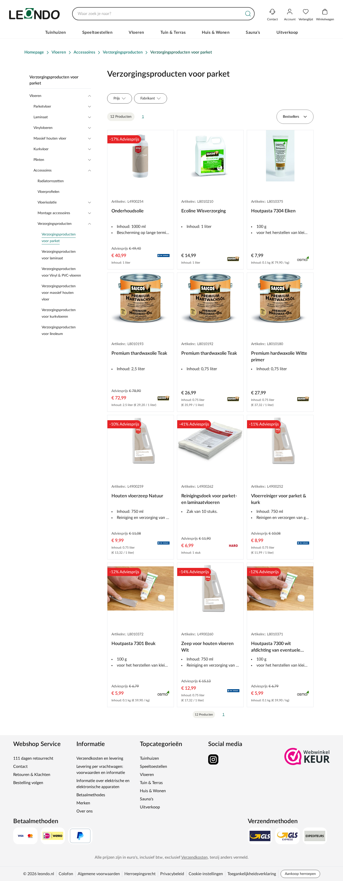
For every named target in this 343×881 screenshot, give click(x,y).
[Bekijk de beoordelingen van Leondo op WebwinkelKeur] (307, 756)
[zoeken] (248, 14)
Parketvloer (42, 106)
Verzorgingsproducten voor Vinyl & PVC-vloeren (61, 272)
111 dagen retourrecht (33, 758)
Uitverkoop (287, 32)
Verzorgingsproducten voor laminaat (59, 255)
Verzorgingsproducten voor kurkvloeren (59, 313)
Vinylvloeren (43, 128)
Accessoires (43, 170)
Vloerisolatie (47, 202)
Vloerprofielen (48, 192)
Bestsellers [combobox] (291, 116)
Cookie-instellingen (206, 874)
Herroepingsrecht (140, 874)
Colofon (66, 874)
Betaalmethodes (90, 795)
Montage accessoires (54, 213)
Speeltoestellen (97, 32)
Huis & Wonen (216, 32)
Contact (20, 767)
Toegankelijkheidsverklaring (251, 874)
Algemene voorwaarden (99, 874)
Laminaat (41, 117)
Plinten (39, 160)
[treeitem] (66, 237)
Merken (83, 803)
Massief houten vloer (50, 138)
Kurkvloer (41, 149)
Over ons (84, 811)
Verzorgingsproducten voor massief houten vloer (59, 292)
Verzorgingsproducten (55, 224)
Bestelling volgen (28, 783)
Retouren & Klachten (31, 775)
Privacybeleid (172, 874)
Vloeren (136, 32)
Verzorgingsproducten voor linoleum (59, 331)
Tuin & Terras (173, 32)
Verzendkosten (194, 857)
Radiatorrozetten (51, 181)
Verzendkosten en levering (99, 758)
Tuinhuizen (55, 32)
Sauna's (253, 32)
